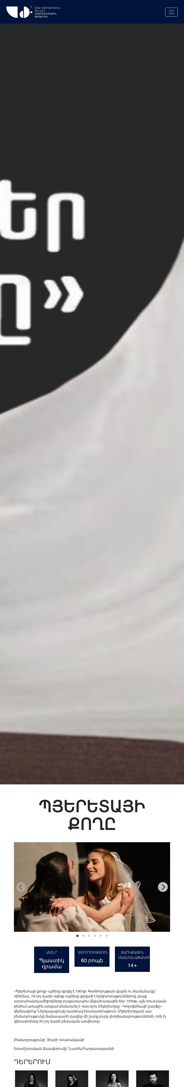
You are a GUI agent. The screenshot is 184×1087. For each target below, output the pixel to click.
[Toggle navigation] (171, 12)
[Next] (163, 887)
